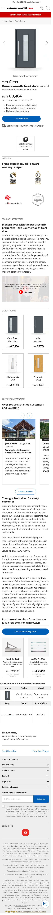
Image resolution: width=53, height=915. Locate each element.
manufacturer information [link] (15, 739)
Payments (6, 781)
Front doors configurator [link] (26, 631)
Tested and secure (10, 787)
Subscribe (41, 799)
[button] (4, 42)
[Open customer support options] (45, 904)
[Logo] (20, 8)
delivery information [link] (41, 856)
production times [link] (33, 880)
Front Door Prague (41, 751)
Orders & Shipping (10, 759)
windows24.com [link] (21, 906)
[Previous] (22, 415)
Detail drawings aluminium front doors (26, 146)
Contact (5, 776)
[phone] (42, 8)
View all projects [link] (25, 491)
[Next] (29, 415)
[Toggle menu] (3, 8)
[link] (25, 52)
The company (8, 765)
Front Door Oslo (9, 751)
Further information (31, 288)
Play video (28, 292)
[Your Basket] (48, 8)
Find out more (8, 770)
